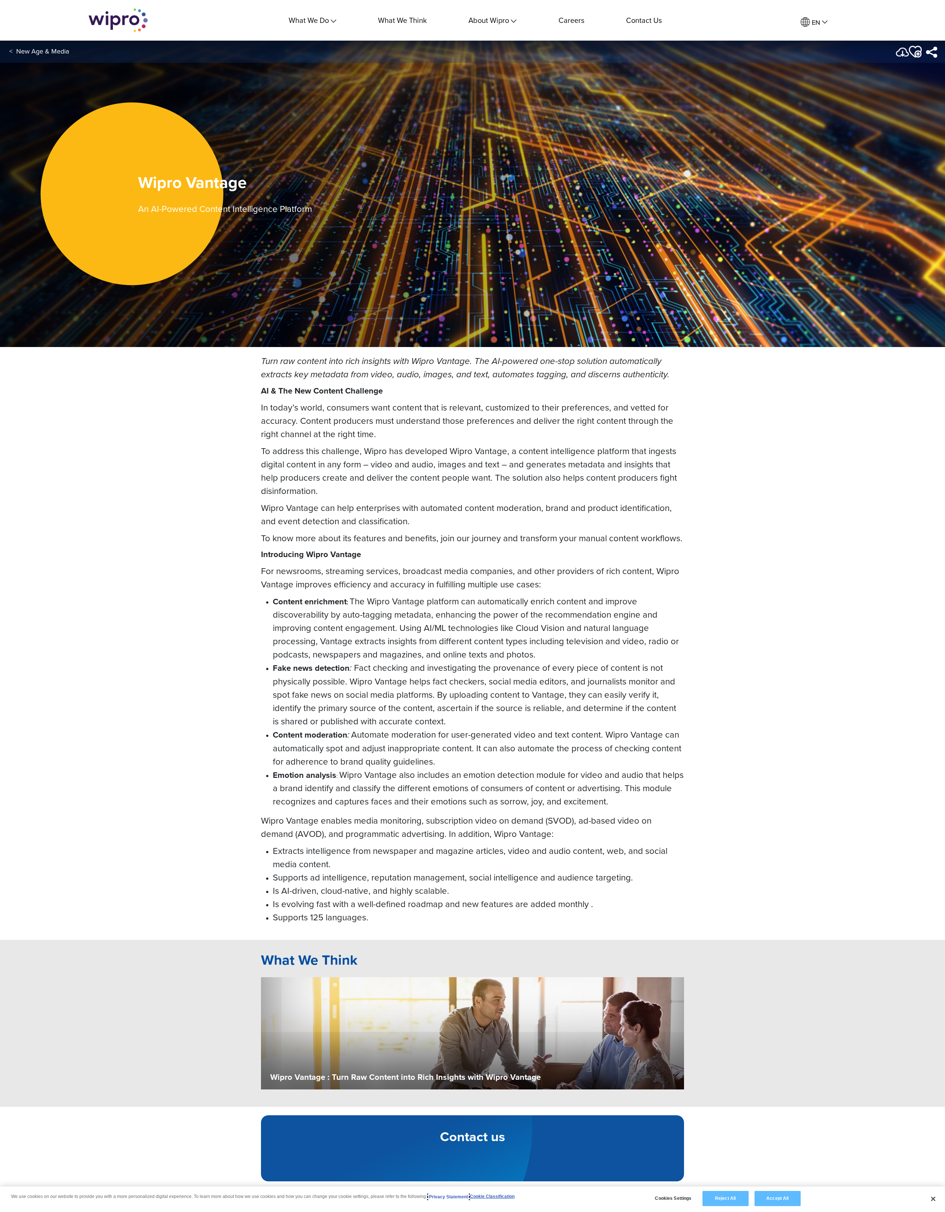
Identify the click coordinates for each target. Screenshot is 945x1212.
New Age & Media (42, 51)
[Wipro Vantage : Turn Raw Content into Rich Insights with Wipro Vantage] (472, 1033)
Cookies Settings (673, 1198)
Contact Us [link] (644, 20)
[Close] (933, 1199)
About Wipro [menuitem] (488, 20)
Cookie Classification (492, 1196)
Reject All (725, 1198)
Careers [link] (571, 20)
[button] (914, 52)
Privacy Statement (448, 1196)
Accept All (777, 1198)
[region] (472, 1199)
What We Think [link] (402, 20)
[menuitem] (814, 22)
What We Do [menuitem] (309, 20)
